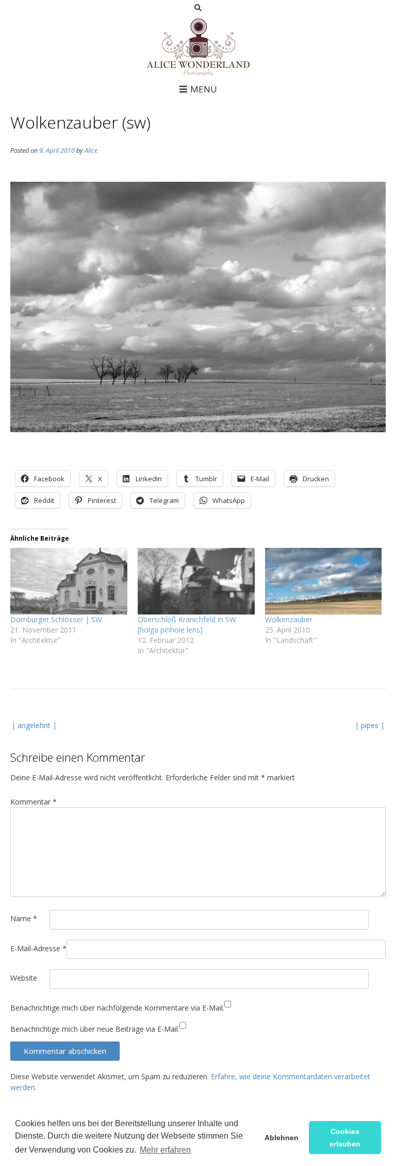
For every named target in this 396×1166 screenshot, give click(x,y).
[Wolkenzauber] (323, 581)
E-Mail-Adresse (38, 948)
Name (23, 918)
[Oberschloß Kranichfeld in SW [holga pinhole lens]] (196, 581)
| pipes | (370, 725)
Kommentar (33, 802)
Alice (91, 150)
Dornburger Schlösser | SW (56, 619)
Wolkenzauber (288, 619)
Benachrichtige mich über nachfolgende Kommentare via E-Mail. (117, 1008)
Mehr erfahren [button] (165, 1149)
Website (23, 978)
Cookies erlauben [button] (344, 1137)
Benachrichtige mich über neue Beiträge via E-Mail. (94, 1029)
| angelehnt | (34, 725)
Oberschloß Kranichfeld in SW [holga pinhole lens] (187, 624)
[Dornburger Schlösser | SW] (68, 581)
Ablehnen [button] (282, 1137)
